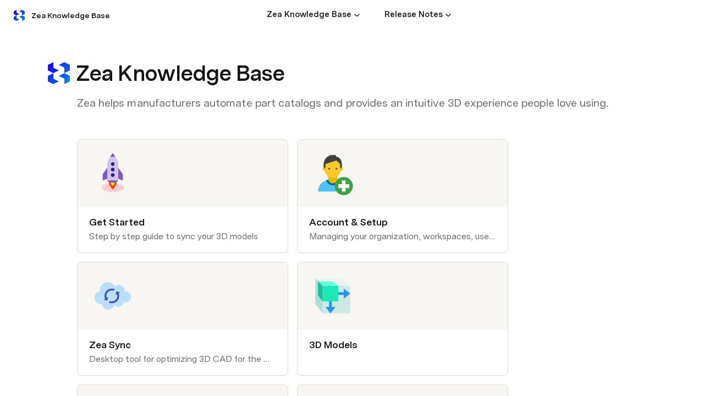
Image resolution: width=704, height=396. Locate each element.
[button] (356, 14)
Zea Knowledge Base (70, 15)
